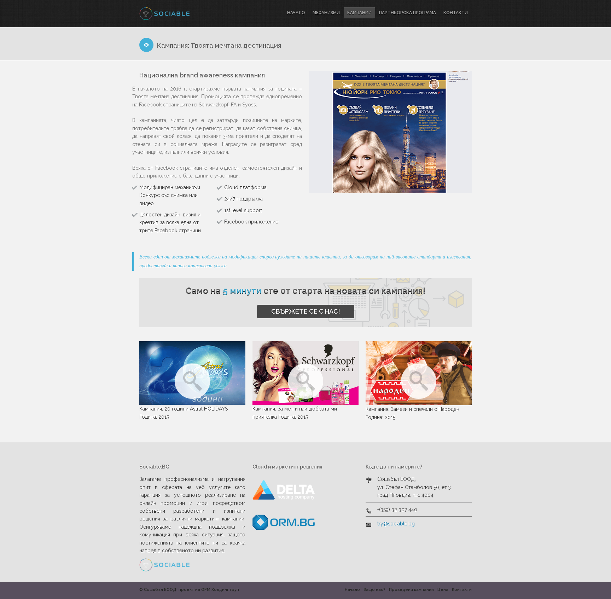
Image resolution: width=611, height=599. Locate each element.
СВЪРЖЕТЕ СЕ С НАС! (305, 311)
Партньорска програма (407, 12)
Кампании (359, 12)
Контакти (455, 12)
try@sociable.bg (396, 524)
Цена (442, 589)
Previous (317, 132)
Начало (296, 12)
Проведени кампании (411, 589)
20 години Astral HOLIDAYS (196, 409)
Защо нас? (374, 589)
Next (463, 132)
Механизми (326, 12)
